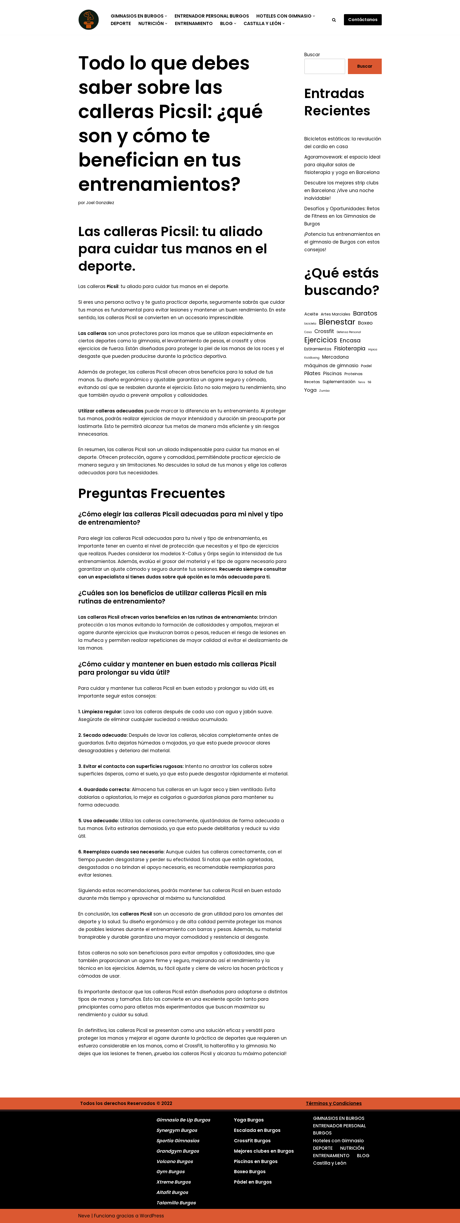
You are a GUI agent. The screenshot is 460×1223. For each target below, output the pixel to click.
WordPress (152, 1216)
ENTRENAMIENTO (194, 23)
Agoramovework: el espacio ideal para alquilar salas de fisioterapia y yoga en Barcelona (342, 165)
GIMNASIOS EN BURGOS (338, 1118)
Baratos (365, 313)
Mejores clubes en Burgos (264, 1151)
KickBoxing (311, 358)
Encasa (350, 340)
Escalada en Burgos (257, 1130)
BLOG (363, 1155)
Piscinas (332, 373)
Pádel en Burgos (253, 1182)
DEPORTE (121, 23)
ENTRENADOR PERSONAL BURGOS (212, 16)
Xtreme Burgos (173, 1182)
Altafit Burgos (172, 1192)
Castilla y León (329, 1163)
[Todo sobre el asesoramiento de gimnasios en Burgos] (90, 19)
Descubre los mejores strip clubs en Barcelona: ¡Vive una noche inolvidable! (341, 190)
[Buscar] (334, 20)
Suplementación (339, 381)
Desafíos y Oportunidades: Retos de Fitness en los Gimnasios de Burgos (342, 216)
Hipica (372, 349)
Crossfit (324, 331)
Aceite (311, 314)
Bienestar (337, 322)
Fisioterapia (349, 348)
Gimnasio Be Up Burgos (183, 1120)
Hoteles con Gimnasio (338, 1140)
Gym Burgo (169, 1171)
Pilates (312, 373)
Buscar (312, 54)
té (369, 382)
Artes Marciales (335, 314)
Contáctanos (362, 20)
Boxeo (365, 322)
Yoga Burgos (249, 1120)
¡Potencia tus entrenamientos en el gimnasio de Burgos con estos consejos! (342, 242)
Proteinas (353, 373)
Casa (308, 332)
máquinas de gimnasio (331, 365)
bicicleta (310, 324)
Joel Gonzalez (100, 202)
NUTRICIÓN (352, 1148)
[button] (166, 16)
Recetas (312, 381)
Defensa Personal (349, 332)
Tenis (361, 382)
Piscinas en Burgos (256, 1161)
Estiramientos (317, 349)
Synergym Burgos (176, 1130)
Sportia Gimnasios (177, 1140)
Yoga (310, 390)
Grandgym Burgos (177, 1151)
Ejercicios (320, 340)
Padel (366, 365)
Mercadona (335, 357)
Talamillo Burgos (176, 1203)
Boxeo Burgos (250, 1171)
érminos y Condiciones (335, 1103)
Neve (84, 1216)
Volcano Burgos (174, 1161)
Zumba (324, 391)
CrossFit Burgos (252, 1140)
